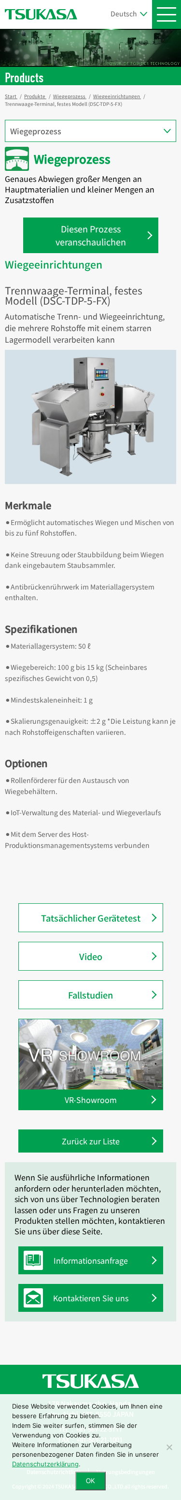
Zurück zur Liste (91, 1141)
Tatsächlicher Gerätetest (90, 917)
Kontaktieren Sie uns (90, 1298)
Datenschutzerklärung (45, 1464)
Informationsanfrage (91, 1260)
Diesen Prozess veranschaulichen (91, 235)
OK (90, 1481)
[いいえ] (169, 1447)
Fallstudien (90, 994)
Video (90, 956)
